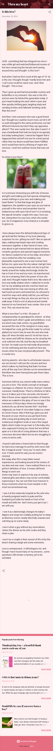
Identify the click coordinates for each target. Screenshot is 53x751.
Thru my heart (18, 4)
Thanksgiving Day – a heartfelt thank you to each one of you (21, 647)
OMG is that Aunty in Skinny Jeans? (20, 677)
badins (32, 746)
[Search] (49, 5)
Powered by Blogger (28, 741)
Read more (46, 669)
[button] (49, 12)
